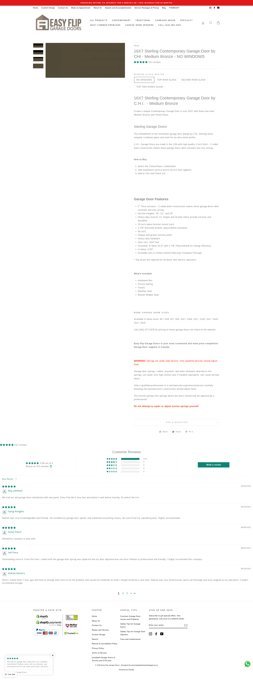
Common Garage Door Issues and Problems (130, 617)
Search (95, 639)
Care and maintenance (130, 639)
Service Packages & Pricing (147, 8)
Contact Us (63, 8)
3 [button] (127, 593)
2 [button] (122, 593)
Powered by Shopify (126, 670)
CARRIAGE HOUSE (165, 20)
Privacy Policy (98, 648)
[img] (9, 486)
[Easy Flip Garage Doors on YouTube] (161, 633)
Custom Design (48, 8)
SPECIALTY (186, 20)
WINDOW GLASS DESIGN (149, 74)
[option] (126, 2)
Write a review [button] (213, 465)
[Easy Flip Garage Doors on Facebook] (156, 633)
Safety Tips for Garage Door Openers (132, 633)
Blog (164, 8)
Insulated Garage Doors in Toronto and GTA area (103, 659)
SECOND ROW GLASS (193, 80)
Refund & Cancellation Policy (104, 644)
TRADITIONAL (143, 20)
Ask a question (177, 422)
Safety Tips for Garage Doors (130, 625)
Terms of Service (99, 653)
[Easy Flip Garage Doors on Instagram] (150, 633)
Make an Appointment (80, 8)
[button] (141, 62)
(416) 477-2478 (146, 329)
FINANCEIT (174, 8)
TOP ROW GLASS (166, 80)
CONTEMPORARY (121, 20)
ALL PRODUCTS (98, 20)
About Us (98, 8)
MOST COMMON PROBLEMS (105, 25)
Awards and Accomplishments (118, 8)
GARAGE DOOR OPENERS (139, 25)
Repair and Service (100, 630)
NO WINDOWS (144, 80)
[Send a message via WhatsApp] (247, 664)
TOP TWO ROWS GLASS (149, 87)
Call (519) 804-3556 (169, 25)
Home (35, 8)
